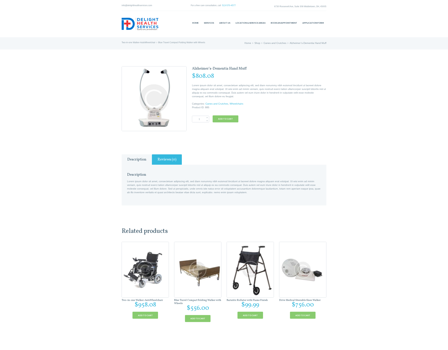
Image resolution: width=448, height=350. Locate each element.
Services (209, 23)
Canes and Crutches (275, 43)
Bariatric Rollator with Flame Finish (247, 300)
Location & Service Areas (250, 23)
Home (195, 23)
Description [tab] (136, 159)
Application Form (313, 23)
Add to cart (225, 118)
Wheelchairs (236, 103)
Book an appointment (284, 23)
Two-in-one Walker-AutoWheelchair (138, 42)
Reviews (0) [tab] (167, 159)
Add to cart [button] (145, 315)
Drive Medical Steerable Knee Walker (300, 300)
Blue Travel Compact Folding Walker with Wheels (181, 42)
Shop (257, 43)
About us (224, 23)
